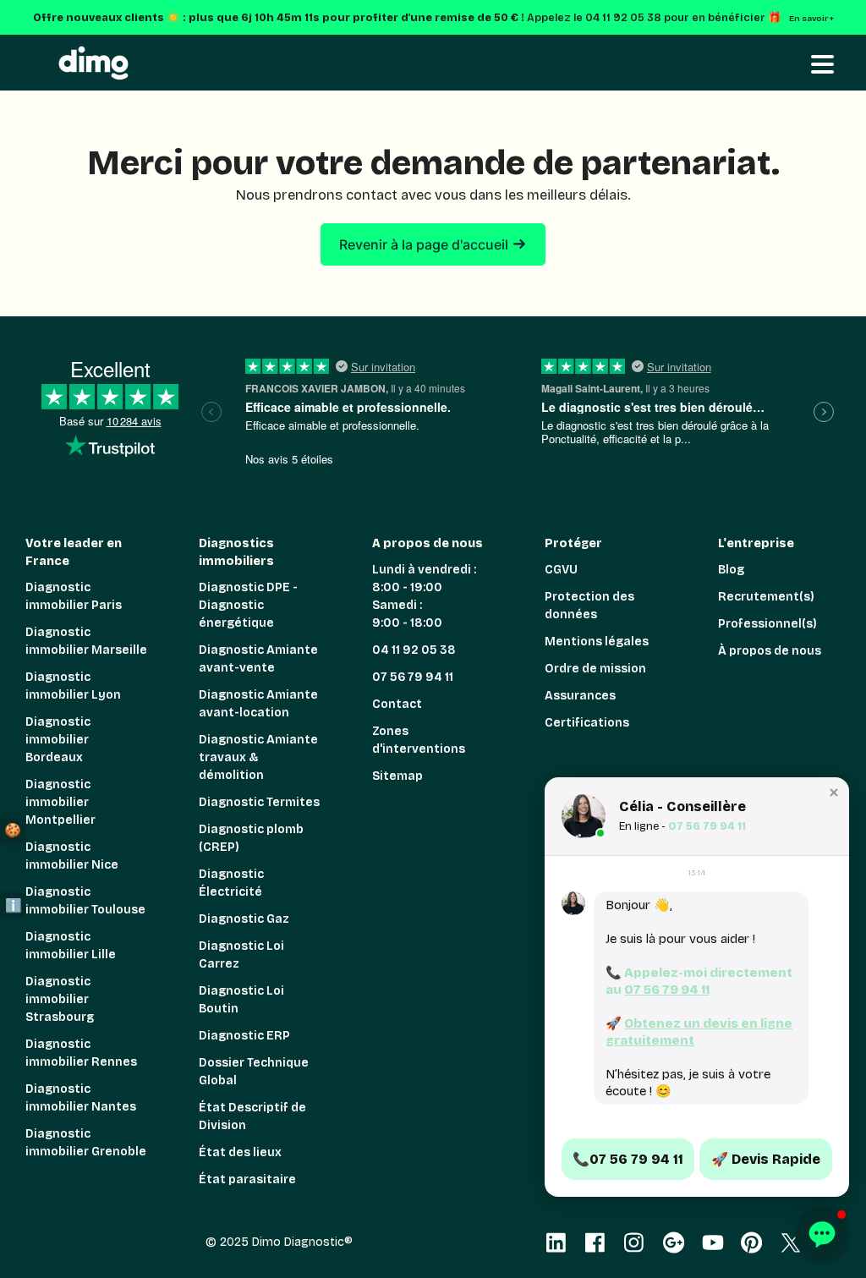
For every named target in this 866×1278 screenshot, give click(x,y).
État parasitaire (247, 1179)
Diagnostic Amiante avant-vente (258, 659)
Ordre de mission (595, 668)
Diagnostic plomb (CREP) (251, 838)
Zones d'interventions (418, 740)
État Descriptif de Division (252, 1116)
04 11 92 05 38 (414, 650)
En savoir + (813, 19)
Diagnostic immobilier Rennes (81, 1053)
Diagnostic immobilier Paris (73, 596)
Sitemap (397, 776)
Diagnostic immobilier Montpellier (60, 802)
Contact (397, 704)
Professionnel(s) (767, 624)
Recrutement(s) (766, 597)
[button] (833, 792)
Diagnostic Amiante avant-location (258, 704)
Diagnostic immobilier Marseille (86, 641)
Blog (731, 569)
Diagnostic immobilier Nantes (80, 1098)
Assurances (580, 695)
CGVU (561, 569)
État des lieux (240, 1152)
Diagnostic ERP (244, 1035)
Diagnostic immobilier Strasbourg (59, 999)
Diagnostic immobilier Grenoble (85, 1143)
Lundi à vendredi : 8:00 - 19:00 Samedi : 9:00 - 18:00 (424, 596)
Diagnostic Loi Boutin (241, 1000)
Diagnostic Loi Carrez (241, 955)
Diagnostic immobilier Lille (70, 946)
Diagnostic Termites (259, 802)
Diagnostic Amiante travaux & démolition (258, 757)
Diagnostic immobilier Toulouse (85, 901)
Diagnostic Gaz (244, 919)
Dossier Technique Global (254, 1072)
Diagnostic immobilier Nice (71, 856)
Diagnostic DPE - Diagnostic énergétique (248, 605)
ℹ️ (13, 905)
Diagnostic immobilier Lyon (73, 686)
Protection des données (589, 606)
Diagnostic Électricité (231, 883)
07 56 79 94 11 (412, 677)
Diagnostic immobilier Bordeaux (57, 740)
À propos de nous (769, 651)
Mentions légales (597, 641)
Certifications (587, 723)
